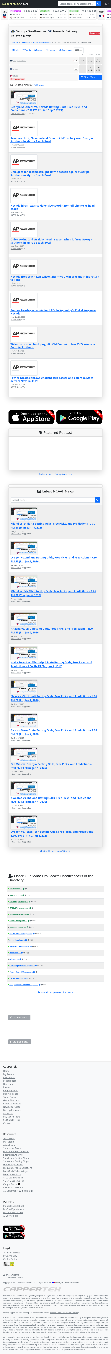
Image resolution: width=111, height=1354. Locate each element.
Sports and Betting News (16, 1158)
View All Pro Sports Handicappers (56, 992)
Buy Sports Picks (11, 1116)
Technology (9, 1138)
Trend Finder (9, 1097)
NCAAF (15, 76)
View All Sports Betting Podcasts (55, 474)
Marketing (8, 1141)
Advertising (9, 1144)
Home (6, 1070)
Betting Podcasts (12, 1110)
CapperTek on (10, 1184)
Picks (16, 50)
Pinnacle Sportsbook (14, 1205)
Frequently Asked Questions (17, 1167)
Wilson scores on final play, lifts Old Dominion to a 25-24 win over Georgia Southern (52, 345)
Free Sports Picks (12, 1174)
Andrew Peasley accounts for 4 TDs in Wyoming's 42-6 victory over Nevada (53, 311)
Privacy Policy (10, 1255)
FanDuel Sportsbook (13, 1209)
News (79, 50)
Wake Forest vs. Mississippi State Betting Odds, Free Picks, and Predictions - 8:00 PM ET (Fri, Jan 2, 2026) (51, 664)
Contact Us (8, 1123)
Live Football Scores (13, 1212)
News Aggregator (12, 1106)
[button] (106, 4)
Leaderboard (10, 1080)
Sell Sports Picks (11, 1119)
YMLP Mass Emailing (13, 1180)
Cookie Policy (10, 1259)
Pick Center (9, 1077)
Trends (28, 50)
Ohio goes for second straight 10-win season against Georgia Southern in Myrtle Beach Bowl (50, 173)
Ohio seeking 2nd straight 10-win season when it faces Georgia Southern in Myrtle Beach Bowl (51, 241)
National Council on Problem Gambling (64, 1313)
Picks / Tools (90, 77)
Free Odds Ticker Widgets (16, 1171)
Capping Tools (10, 1090)
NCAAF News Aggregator (42, 42)
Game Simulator (11, 1100)
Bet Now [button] (96, 33)
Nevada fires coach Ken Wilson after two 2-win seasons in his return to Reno (54, 278)
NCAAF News (25, 42)
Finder (39, 50)
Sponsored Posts (12, 1148)
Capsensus (67, 50)
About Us (8, 1113)
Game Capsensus (12, 1103)
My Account (9, 1074)
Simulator (51, 50)
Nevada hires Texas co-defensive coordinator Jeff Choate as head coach (52, 207)
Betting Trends (10, 1093)
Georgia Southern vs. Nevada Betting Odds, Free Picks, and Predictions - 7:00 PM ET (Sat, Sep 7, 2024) (48, 108)
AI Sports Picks (10, 1215)
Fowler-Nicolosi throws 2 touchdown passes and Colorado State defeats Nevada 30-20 (51, 379)
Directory (8, 1084)
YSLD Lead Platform (13, 1177)
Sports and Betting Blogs (16, 1161)
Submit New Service (13, 1154)
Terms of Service (11, 1252)
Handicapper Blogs (13, 1164)
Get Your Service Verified (16, 1151)
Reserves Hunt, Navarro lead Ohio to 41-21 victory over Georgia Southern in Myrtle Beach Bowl (51, 139)
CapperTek (14, 42)
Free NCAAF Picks (18, 113)
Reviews (7, 1087)
